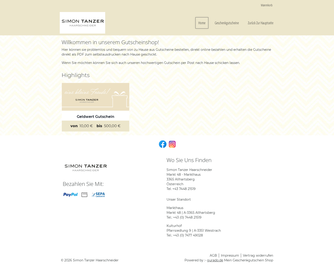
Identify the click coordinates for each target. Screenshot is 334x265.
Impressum (230, 255)
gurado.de (215, 260)
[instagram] (171, 143)
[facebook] (162, 143)
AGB (213, 255)
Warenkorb (266, 5)
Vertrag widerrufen (258, 255)
